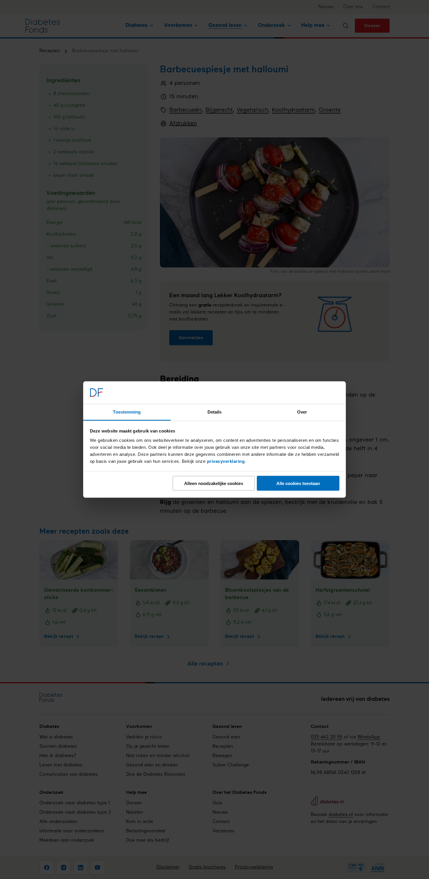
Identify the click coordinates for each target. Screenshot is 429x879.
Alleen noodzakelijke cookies (213, 483)
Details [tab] (214, 411)
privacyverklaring (226, 460)
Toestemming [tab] (127, 411)
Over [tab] (302, 411)
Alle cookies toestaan (298, 483)
